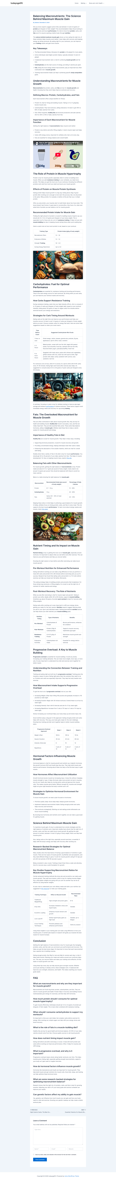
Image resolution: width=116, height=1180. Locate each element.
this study (45, 509)
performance (50, 406)
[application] (86, 3)
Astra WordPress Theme (72, 1176)
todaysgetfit (17, 3)
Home (76, 3)
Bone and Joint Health (96, 3)
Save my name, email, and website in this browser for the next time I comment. (55, 1154)
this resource (45, 888)
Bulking (83, 3)
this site (69, 458)
